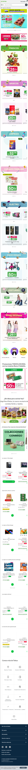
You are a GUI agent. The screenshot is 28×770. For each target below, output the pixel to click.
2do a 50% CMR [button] (6, 509)
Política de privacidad (6, 754)
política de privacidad (7, 768)
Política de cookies (5, 752)
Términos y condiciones (6, 750)
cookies (14, 768)
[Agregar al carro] (12, 515)
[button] (15, 5)
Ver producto (9, 481)
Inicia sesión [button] (23, 1)
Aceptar (23, 767)
